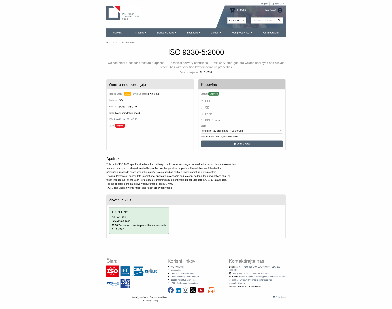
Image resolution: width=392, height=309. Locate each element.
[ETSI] (112, 283)
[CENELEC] (151, 270)
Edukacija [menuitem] (192, 32)
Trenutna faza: (116, 93)
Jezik (203, 125)
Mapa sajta (176, 269)
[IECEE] (125, 283)
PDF (207, 101)
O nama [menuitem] (139, 32)
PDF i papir (212, 120)
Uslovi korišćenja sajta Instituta (185, 276)
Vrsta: (112, 112)
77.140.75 (132, 119)
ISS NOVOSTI (177, 266)
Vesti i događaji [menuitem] (270, 32)
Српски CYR (278, 3)
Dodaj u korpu (243, 143)
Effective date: (140, 93)
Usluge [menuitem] (215, 32)
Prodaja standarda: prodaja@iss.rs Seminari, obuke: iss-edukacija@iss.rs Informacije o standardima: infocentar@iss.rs (257, 280)
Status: (204, 93)
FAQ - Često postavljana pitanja (185, 282)
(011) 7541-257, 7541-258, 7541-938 (253, 273)
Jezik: (112, 125)
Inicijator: (113, 100)
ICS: (111, 119)
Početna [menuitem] (117, 32)
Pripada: (113, 106)
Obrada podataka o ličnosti (182, 273)
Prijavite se (281, 297)
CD (206, 107)
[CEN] (138, 270)
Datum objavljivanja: (189, 72)
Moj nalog (271, 10)
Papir (208, 113)
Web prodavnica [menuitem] (240, 32)
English (264, 3)
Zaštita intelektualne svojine (183, 279)
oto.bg (155, 300)
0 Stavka (241, 10)
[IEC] (125, 270)
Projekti (115, 42)
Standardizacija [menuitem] (165, 32)
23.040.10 (119, 119)
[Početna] (107, 42)
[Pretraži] (279, 20)
